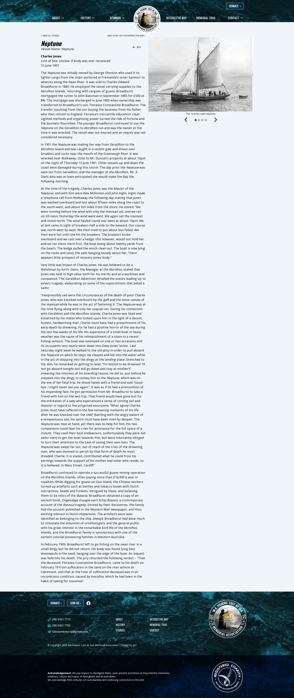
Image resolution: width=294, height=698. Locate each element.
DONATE (235, 6)
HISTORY (120, 625)
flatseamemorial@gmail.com (70, 631)
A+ (139, 47)
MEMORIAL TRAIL (158, 625)
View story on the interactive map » (126, 35)
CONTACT (154, 630)
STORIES (120, 630)
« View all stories (50, 35)
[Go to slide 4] (206, 120)
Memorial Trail (206, 18)
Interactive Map (176, 18)
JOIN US (75, 603)
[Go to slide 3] (202, 120)
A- (134, 47)
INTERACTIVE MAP (159, 619)
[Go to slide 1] (196, 120)
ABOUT (119, 619)
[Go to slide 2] (199, 120)
